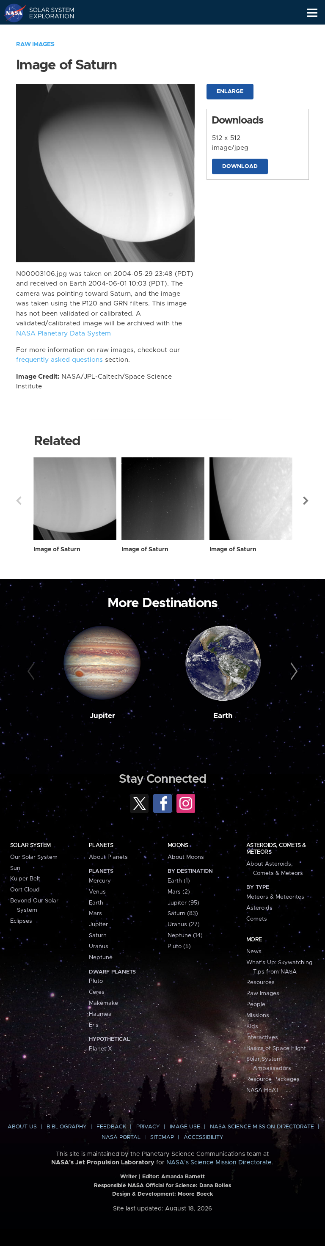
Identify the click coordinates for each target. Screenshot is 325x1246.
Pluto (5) (179, 946)
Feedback (111, 1127)
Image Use (185, 1127)
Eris (94, 1025)
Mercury (100, 881)
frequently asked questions (59, 360)
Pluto (96, 981)
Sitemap (162, 1137)
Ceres (97, 992)
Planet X (100, 1049)
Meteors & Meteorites (275, 897)
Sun (15, 868)
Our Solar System (34, 857)
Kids (252, 1026)
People (255, 1004)
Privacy (148, 1127)
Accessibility (203, 1137)
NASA (11, 12)
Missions (257, 1015)
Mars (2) (179, 892)
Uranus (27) (184, 924)
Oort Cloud (25, 890)
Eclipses (21, 921)
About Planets (108, 857)
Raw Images (35, 44)
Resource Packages (273, 1079)
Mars (95, 913)
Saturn (98, 935)
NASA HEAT (262, 1090)
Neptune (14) (185, 935)
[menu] (312, 12)
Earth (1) (179, 881)
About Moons (186, 857)
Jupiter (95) (183, 903)
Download (240, 166)
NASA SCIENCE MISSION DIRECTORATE (262, 1127)
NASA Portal (121, 1137)
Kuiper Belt (25, 879)
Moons (178, 845)
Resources (260, 982)
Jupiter (102, 716)
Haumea (100, 1014)
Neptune (101, 957)
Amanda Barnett (183, 1177)
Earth (223, 716)
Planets (101, 845)
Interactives (262, 1037)
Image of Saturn (56, 550)
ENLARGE (230, 91)
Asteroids (259, 908)
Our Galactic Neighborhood (46, 32)
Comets (256, 919)
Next (306, 500)
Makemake (103, 1003)
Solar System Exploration (46, 12)
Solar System (30, 845)
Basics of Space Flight (276, 1048)
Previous (18, 500)
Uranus (98, 946)
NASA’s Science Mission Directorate (219, 1163)
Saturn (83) (183, 913)
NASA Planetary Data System (63, 333)
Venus (97, 892)
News (254, 951)
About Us (22, 1127)
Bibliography (67, 1127)
